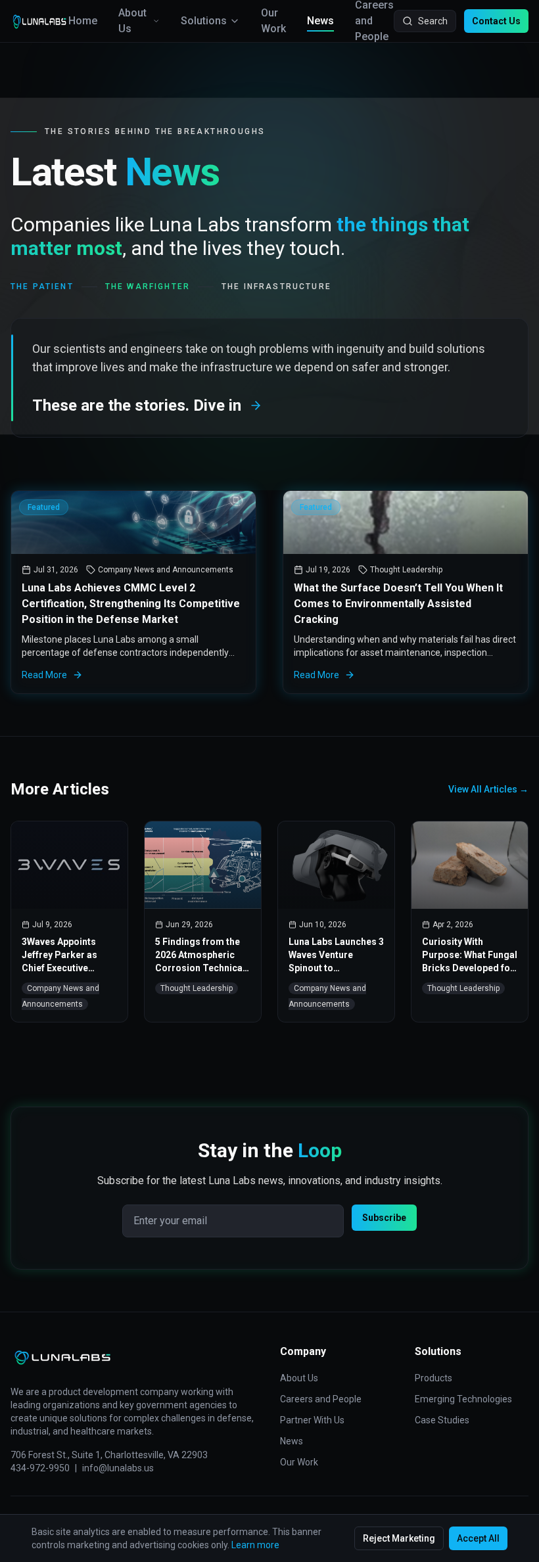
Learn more (255, 1545)
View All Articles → (488, 789)
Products (433, 1378)
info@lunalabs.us (118, 1468)
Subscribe (384, 1217)
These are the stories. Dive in (136, 405)
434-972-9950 (40, 1468)
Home (82, 20)
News (320, 20)
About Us (132, 21)
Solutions (204, 20)
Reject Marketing (399, 1538)
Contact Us (496, 21)
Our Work (273, 21)
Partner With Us (312, 1420)
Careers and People (321, 1399)
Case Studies (442, 1420)
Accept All (478, 1538)
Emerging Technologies (463, 1399)
